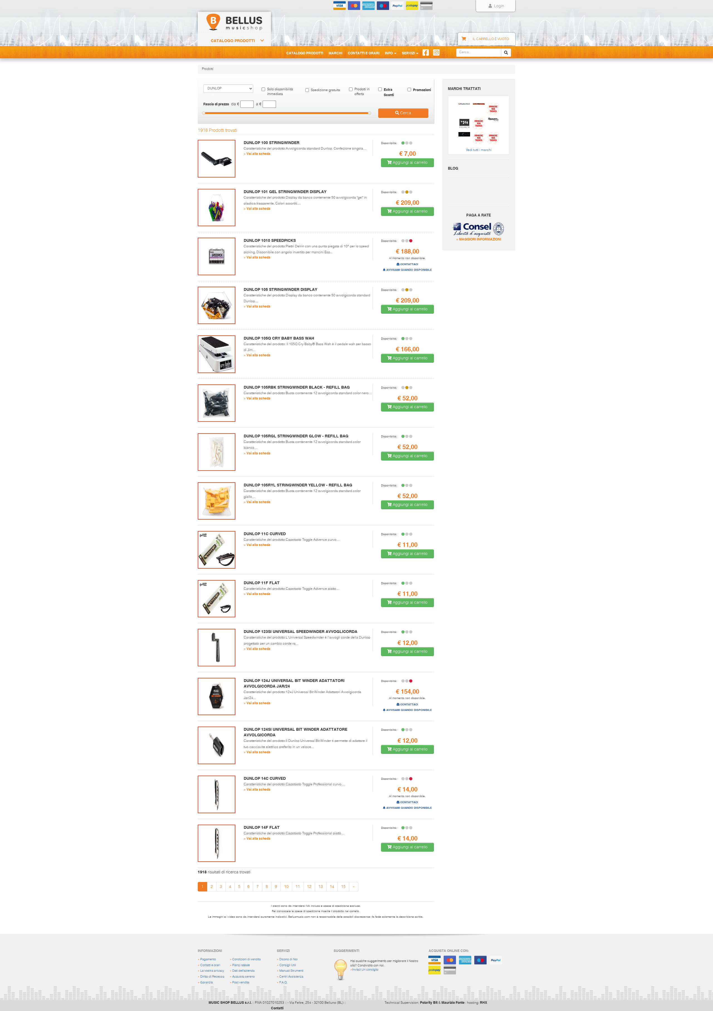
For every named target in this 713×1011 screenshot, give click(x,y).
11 (298, 887)
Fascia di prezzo (216, 104)
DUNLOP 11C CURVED (265, 533)
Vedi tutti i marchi (479, 150)
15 (343, 887)
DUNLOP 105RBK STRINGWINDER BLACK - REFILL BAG (297, 387)
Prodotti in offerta (362, 92)
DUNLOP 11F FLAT (262, 582)
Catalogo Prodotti (233, 40)
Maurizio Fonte (453, 1002)
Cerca (405, 113)
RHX (483, 1002)
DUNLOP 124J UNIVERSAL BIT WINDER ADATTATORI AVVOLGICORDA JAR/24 (294, 683)
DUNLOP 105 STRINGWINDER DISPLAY (280, 289)
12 (309, 887)
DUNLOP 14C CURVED (265, 778)
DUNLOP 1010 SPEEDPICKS (270, 240)
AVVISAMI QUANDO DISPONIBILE (408, 270)
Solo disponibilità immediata (280, 92)
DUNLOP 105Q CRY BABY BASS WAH (279, 338)
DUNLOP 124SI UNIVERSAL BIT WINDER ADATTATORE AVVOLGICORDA (295, 732)
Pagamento (208, 959)
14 (332, 887)
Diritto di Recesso (212, 976)
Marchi (335, 53)
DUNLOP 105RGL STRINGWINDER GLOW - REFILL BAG (296, 435)
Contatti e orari (210, 965)
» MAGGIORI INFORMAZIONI (478, 239)
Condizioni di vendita (246, 959)
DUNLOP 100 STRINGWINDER (271, 142)
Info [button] (389, 53)
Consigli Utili (287, 965)
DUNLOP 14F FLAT (262, 827)
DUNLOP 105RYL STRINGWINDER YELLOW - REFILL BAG (298, 485)
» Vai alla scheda (257, 153)
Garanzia (206, 982)
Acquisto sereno (243, 976)
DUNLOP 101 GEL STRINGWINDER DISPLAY (285, 191)
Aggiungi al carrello (410, 163)
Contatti (277, 1008)
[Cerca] (506, 52)
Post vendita (240, 982)
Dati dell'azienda (243, 970)
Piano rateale (241, 965)
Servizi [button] (409, 53)
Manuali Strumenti (291, 970)
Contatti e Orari (363, 53)
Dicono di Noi (288, 959)
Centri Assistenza (291, 976)
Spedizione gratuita (325, 90)
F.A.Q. (283, 982)
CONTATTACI (408, 264)
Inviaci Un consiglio (365, 969)
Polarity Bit (429, 1002)
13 (320, 887)
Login (498, 6)
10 (286, 887)
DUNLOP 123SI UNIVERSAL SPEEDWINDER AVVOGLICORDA (300, 631)
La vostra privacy (212, 970)
